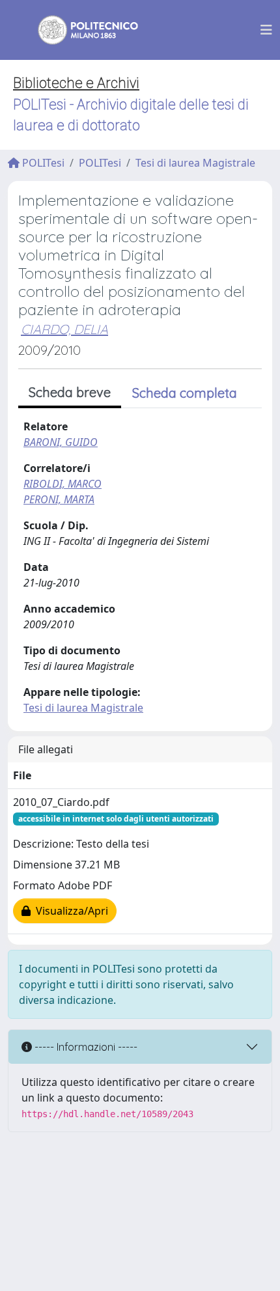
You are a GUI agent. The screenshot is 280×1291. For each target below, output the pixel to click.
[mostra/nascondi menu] (266, 29)
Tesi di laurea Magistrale (195, 163)
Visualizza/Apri (69, 911)
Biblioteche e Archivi (76, 83)
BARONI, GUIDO (60, 442)
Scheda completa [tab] (184, 393)
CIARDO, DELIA (64, 329)
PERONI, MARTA (58, 499)
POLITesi (42, 163)
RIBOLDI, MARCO (62, 484)
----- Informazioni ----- (84, 1046)
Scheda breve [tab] (70, 392)
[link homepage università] (79, 30)
